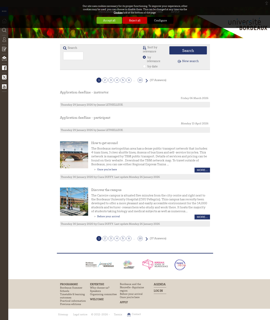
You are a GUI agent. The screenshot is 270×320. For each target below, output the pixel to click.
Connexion (4, 41)
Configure (160, 20)
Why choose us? (99, 287)
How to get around (104, 143)
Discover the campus (106, 190)
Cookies (118, 12)
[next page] (145, 80)
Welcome (97, 299)
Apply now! (4, 51)
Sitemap (63, 314)
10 (140, 80)
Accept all (109, 20)
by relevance (153, 59)
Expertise (97, 284)
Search (3, 40)
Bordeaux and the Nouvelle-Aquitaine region (132, 287)
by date (152, 66)
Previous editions (70, 304)
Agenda (160, 284)
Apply (124, 302)
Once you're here (107, 169)
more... (202, 170)
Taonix (118, 314)
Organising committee (103, 294)
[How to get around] (74, 155)
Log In (158, 290)
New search (190, 61)
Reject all (134, 20)
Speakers (95, 290)
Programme (69, 284)
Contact (4, 60)
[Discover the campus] (74, 202)
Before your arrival (108, 216)
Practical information (73, 300)
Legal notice (80, 314)
